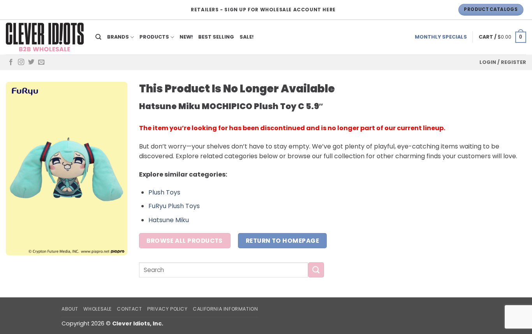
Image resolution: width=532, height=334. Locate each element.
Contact (129, 309)
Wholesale (97, 309)
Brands (118, 37)
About (70, 309)
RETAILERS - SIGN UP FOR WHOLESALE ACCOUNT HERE (263, 9)
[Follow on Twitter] (31, 62)
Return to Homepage (282, 241)
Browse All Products (184, 241)
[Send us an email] (41, 62)
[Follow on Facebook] (11, 62)
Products (154, 37)
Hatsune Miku (168, 220)
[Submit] (316, 269)
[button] (502, 37)
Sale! (247, 37)
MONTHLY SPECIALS (441, 37)
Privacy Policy (167, 309)
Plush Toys (164, 192)
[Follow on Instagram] (21, 62)
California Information (225, 309)
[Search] (98, 37)
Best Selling (216, 37)
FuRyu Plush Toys (174, 205)
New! (186, 37)
